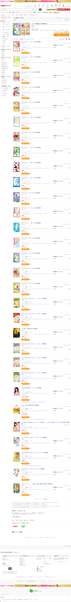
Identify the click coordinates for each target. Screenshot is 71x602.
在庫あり (3, 53)
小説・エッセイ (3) (5, 24)
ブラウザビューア (23, 565)
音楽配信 (50, 12)
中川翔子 (23, 389)
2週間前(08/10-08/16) (5, 66)
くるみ (26, 46)
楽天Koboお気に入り (47, 7)
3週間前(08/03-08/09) (5, 68)
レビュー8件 (29, 472)
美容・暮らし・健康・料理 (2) (5, 36)
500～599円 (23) (4, 80)
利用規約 (4, 562)
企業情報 (14, 599)
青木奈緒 (23, 406)
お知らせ (39, 6)
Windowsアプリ (22, 561)
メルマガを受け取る (44, 561)
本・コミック (6, 12)
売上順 (25, 39)
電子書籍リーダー (23, 564)
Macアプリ (22, 562)
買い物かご (35, 6)
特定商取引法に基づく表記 (27, 599)
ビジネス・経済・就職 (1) (5, 30)
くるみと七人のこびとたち (28, 318)
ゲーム (24, 12)
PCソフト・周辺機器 (32, 12)
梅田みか (23, 485)
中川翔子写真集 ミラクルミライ (29, 392)
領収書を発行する (61, 561)
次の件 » (45, 499)
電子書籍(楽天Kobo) (56, 12)
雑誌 (10, 12)
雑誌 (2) (3, 42)
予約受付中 (3, 55)
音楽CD (13, 12)
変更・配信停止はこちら (47, 563)
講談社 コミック (26, 520)
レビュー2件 (28, 226)
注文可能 (3, 51)
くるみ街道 (26, 409)
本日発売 (3, 61)
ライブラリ (55, 6)
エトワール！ (26, 488)
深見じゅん (23, 43)
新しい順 (28, 39)
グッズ (27, 12)
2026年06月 (3, 74)
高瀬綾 (23, 345)
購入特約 (4, 564)
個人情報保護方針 (19, 599)
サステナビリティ (36, 599)
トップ (2, 12)
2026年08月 (3, 70)
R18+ (69, 12)
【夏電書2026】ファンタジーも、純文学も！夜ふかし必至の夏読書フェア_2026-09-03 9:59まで (34, 419)
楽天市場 (68, 5)
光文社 (17, 520)
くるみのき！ (26, 473)
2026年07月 (3, 72)
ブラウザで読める (4, 93)
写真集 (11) (4, 40)
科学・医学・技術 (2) (5, 34)
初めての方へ (5, 558)
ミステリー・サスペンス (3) (5, 27)
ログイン (30, 5)
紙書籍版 (54, 47)
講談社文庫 (21, 520)
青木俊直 (23, 438)
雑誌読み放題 (46, 12)
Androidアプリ (22, 559)
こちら (41, 507)
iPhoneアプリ (22, 558)
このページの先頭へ (68, 546)
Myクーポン (43, 6)
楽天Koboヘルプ (5, 559)
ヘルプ (60, 6)
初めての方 (63, 6)
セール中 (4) (3, 91)
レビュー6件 (29, 256)
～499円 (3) (3, 78)
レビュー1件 (28, 45)
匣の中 (26, 333)
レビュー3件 (29, 408)
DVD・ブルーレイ (18, 12)
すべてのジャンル (4, 19)
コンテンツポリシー (6, 565)
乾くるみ (23, 330)
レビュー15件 (30, 332)
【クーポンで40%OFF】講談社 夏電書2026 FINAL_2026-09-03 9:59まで (31, 465)
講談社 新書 (32, 520)
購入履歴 (52, 6)
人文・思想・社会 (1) (5, 32)
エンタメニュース (40, 12)
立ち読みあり (4, 95)
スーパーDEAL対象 (4, 88)
